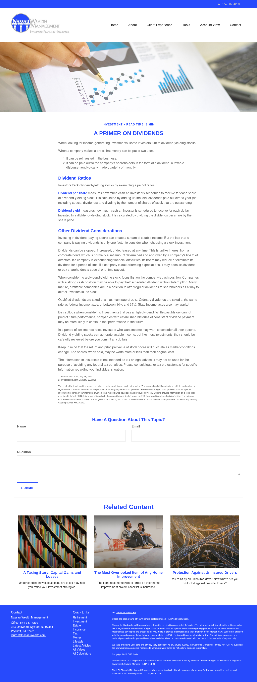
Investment (80, 621)
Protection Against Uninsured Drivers (205, 573)
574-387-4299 (231, 4)
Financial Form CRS (126, 612)
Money (77, 637)
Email (136, 426)
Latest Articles (82, 645)
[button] (132, 24)
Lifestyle (78, 641)
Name (21, 426)
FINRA (144, 663)
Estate (77, 625)
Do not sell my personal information (189, 647)
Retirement (80, 617)
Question (24, 452)
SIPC (152, 663)
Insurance (79, 629)
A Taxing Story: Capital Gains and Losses (52, 575)
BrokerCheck (181, 618)
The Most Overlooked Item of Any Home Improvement (128, 575)
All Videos (79, 649)
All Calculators (82, 653)
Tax (75, 633)
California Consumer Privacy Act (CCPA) (213, 644)
